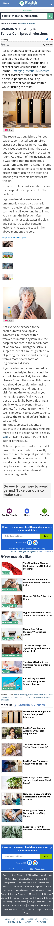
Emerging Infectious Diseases (30, 71)
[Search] (50, 16)
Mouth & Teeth (37, 890)
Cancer (5, 875)
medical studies (40, 695)
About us (33, 919)
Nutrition (18, 886)
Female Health (28, 898)
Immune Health (18, 905)
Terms (45, 919)
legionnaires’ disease (41, 697)
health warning (20, 695)
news (30, 695)
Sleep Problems (26, 879)
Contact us (10, 919)
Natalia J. (4, 39)
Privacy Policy (40, 549)
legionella (5, 700)
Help (22, 919)
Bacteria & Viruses (18, 894)
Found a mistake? (46, 551)
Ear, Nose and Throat (27, 882)
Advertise (41, 921)
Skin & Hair (33, 875)
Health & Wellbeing (9, 23)
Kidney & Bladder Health (39, 905)
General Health (21, 890)
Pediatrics (14, 898)
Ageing (40, 898)
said (5, 437)
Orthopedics (10, 879)
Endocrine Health (9, 909)
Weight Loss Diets (37, 901)
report (22, 697)
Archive (29, 921)
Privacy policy (14, 921)
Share (49, 44)
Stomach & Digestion (34, 886)
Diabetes (39, 879)
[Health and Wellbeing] (28, 3)
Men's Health (20, 901)
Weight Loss (46, 875)
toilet (51, 695)
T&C (31, 549)
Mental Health (35, 894)
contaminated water (10, 697)
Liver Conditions (27, 909)
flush (29, 697)
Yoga (39, 909)
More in (23, 705)
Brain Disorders (18, 875)
